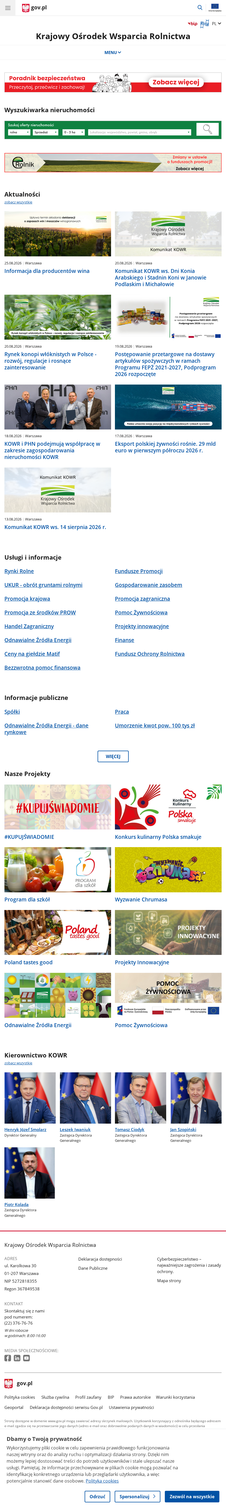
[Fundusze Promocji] (112, 162)
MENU (110, 52)
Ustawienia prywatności (131, 1407)
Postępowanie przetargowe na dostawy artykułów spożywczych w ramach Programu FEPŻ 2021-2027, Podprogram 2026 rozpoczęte (165, 364)
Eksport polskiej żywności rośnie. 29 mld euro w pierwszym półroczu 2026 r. (165, 447)
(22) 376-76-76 (18, 1323)
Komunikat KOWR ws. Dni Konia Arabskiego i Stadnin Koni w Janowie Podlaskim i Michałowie (160, 278)
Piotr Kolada (16, 1204)
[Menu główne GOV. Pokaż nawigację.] (7, 7)
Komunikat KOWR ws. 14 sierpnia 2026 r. (55, 527)
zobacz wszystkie (18, 202)
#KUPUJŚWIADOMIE (29, 837)
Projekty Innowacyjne (142, 962)
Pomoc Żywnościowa (141, 1025)
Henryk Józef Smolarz (25, 1129)
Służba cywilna (55, 1397)
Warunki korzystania (175, 1397)
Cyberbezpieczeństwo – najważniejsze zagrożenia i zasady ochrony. (189, 1265)
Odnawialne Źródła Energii (37, 1025)
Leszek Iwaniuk (75, 1129)
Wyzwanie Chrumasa (141, 899)
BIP (111, 1397)
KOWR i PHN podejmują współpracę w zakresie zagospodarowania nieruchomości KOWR (52, 450)
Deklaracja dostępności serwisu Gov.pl (66, 1407)
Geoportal (13, 1407)
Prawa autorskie (135, 1397)
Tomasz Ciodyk (129, 1129)
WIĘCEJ (113, 756)
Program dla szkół (27, 899)
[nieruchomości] (112, 82)
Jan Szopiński (183, 1129)
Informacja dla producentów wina (47, 271)
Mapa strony (169, 1280)
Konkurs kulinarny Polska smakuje (158, 837)
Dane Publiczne (92, 1268)
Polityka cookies (19, 1397)
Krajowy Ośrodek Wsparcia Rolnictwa (113, 36)
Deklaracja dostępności (100, 1259)
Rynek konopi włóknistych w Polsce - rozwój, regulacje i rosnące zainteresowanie (50, 361)
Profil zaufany (88, 1397)
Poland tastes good (28, 962)
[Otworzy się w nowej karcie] (8, 1358)
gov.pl (25, 1384)
